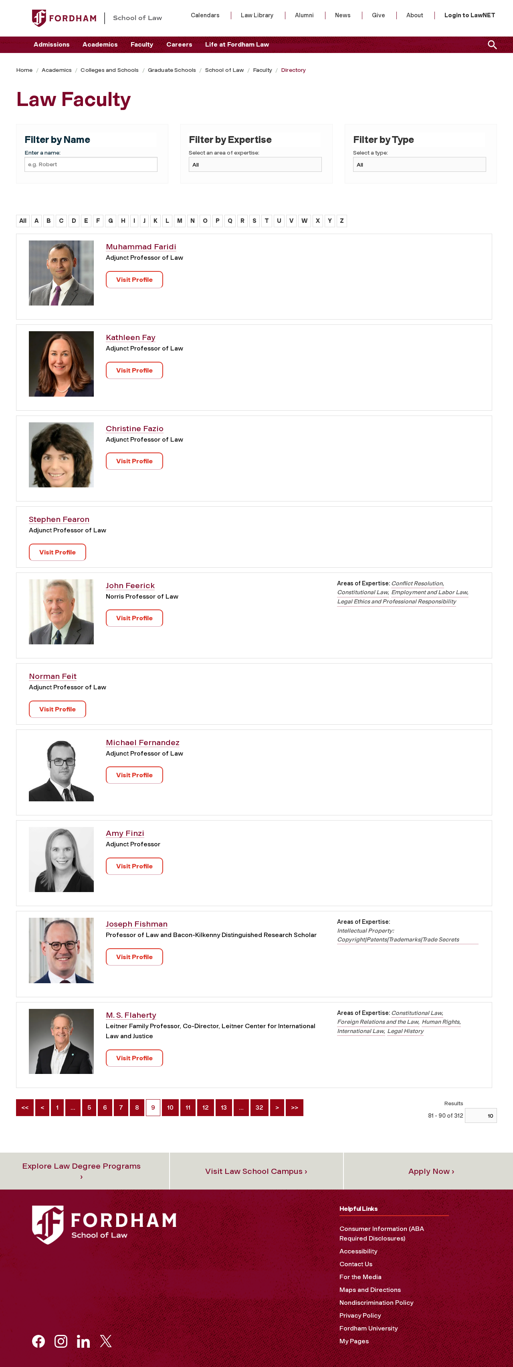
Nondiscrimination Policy (376, 1302)
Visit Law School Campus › (256, 1171)
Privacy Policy (360, 1315)
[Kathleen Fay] (61, 367)
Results (453, 1103)
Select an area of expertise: (224, 152)
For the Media (360, 1277)
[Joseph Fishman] (61, 953)
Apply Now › (431, 1171)
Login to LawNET (469, 15)
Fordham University (368, 1328)
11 (188, 1107)
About (414, 15)
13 (224, 1107)
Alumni (304, 15)
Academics (100, 44)
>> (294, 1107)
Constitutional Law (362, 592)
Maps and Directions (370, 1290)
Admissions (52, 44)
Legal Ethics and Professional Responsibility (396, 601)
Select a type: (370, 152)
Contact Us (355, 1264)
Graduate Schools (172, 70)
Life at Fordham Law (237, 44)
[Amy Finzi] (61, 862)
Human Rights (440, 1021)
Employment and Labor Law (429, 592)
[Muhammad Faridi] (61, 276)
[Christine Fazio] (61, 458)
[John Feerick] (61, 615)
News (343, 15)
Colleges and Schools (110, 70)
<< (24, 1107)
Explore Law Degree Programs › (81, 1171)
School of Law (224, 70)
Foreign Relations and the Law (377, 1021)
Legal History (405, 1031)
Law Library (257, 15)
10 (170, 1107)
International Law (360, 1031)
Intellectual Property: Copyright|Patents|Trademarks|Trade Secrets (398, 935)
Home (24, 70)
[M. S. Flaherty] (61, 1044)
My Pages (354, 1341)
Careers (179, 44)
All (22, 220)
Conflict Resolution (416, 583)
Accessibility (358, 1251)
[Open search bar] (491, 45)
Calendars (205, 15)
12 (205, 1107)
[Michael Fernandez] (61, 771)
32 (259, 1107)
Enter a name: (42, 152)
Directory (293, 70)
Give (378, 15)
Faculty (142, 44)
